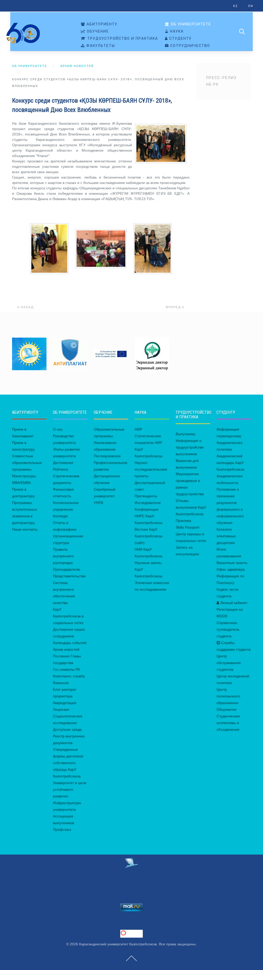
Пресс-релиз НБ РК (221, 81)
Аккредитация (64, 703)
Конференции (146, 509)
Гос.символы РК (66, 669)
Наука (176, 32)
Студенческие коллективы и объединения (228, 722)
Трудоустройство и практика (122, 39)
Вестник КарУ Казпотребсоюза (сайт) (148, 536)
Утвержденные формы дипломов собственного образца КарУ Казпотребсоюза (68, 762)
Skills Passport (187, 527)
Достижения (63, 462)
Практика (183, 520)
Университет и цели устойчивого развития (69, 789)
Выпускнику (185, 434)
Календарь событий (69, 643)
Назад (27, 307)
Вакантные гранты (232, 563)
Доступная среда (67, 729)
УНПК (98, 503)
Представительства (69, 576)
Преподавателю (66, 569)
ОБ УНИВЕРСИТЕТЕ (190, 24)
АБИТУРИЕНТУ (101, 24)
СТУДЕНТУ (180, 39)
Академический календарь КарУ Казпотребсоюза (230, 462)
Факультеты (100, 46)
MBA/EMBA (21, 483)
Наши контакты (24, 529)
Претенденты (146, 496)
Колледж (60, 516)
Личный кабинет (233, 603)
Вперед (174, 307)
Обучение (97, 32)
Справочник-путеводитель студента (228, 629)
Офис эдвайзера (231, 569)
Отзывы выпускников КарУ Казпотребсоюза (191, 507)
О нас (58, 429)
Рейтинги (60, 469)
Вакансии (61, 683)
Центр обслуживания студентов (229, 662)
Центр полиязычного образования (228, 696)
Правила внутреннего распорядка (63, 556)
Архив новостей (77, 66)
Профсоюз (62, 829)
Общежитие (227, 709)
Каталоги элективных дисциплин (226, 536)
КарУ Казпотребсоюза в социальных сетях (68, 616)
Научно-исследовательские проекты (151, 469)
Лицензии (61, 709)
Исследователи (148, 503)
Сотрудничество (189, 46)
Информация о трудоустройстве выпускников (190, 447)
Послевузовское (107, 456)
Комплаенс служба (69, 676)
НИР (138, 429)
